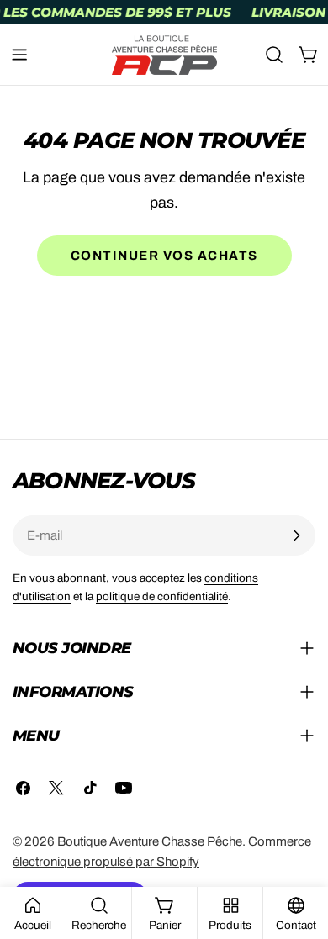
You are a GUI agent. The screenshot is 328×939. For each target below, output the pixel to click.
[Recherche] (274, 54)
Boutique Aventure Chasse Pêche (149, 841)
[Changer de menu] (19, 54)
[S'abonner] (296, 535)
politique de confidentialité (162, 596)
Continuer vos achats (164, 255)
